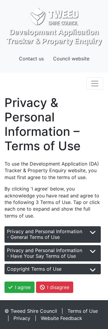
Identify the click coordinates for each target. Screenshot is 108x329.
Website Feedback (61, 318)
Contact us (31, 59)
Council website (71, 59)
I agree (23, 287)
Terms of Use (83, 311)
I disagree (58, 287)
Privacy (22, 318)
